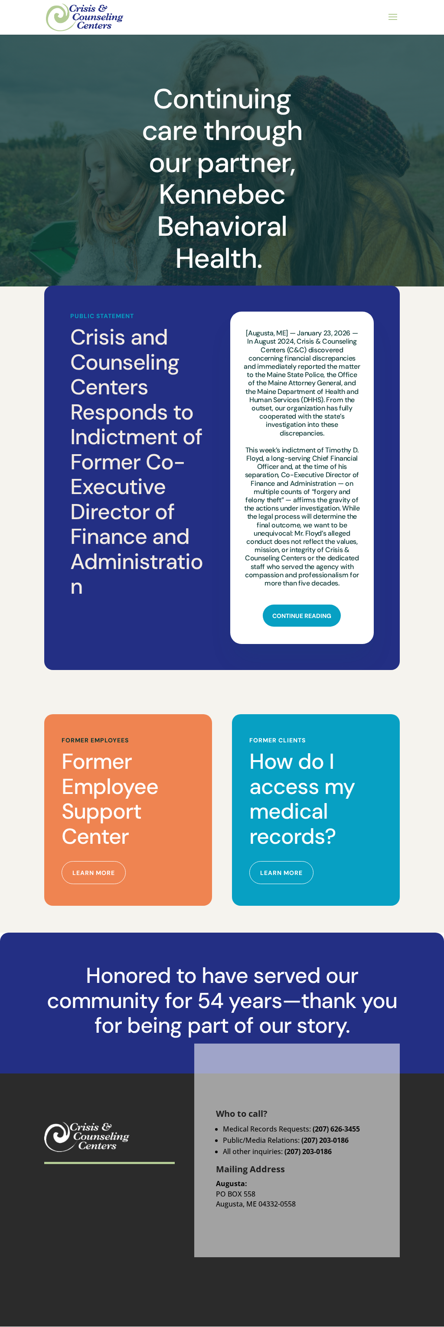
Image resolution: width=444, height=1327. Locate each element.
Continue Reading (301, 616)
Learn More (93, 873)
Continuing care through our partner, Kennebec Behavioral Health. (222, 178)
